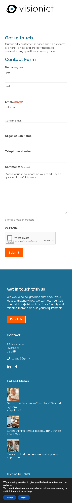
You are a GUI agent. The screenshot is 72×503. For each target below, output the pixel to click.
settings (27, 491)
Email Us (16, 319)
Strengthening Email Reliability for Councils (34, 430)
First (7, 72)
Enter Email (11, 107)
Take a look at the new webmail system (32, 454)
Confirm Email (13, 120)
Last (7, 86)
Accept (10, 497)
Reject (23, 497)
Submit (14, 252)
